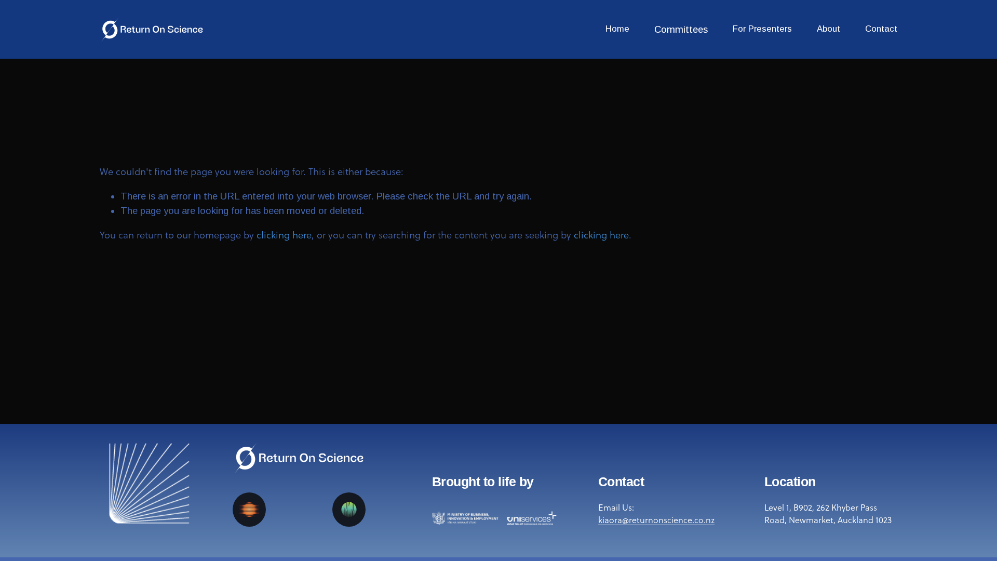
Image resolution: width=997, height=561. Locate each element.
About (828, 29)
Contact (881, 29)
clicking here (284, 235)
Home (617, 29)
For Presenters (762, 29)
